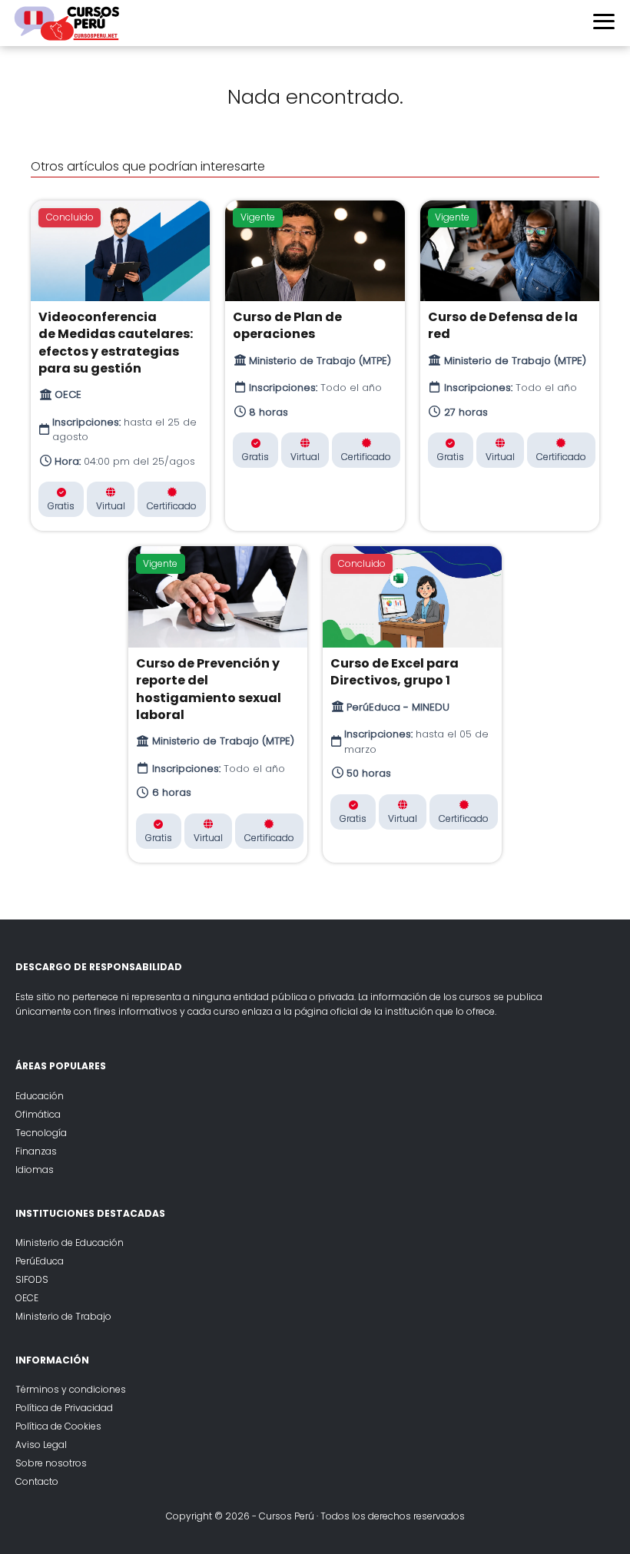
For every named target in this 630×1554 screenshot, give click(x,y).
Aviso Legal (41, 1444)
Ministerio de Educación (69, 1242)
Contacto (36, 1481)
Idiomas (34, 1169)
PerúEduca (39, 1260)
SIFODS (31, 1279)
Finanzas (36, 1151)
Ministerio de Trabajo (63, 1316)
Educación (39, 1095)
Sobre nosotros (51, 1463)
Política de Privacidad (64, 1407)
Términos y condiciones (70, 1389)
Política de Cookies (58, 1426)
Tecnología (41, 1132)
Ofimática (38, 1114)
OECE (26, 1297)
